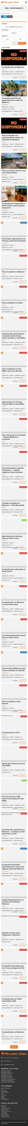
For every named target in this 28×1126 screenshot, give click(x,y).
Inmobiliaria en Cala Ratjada (7, 1080)
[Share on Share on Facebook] (2, 16)
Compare (14, 77)
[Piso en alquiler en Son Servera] (14, 692)
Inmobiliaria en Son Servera (6, 1077)
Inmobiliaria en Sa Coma (6, 1075)
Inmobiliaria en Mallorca (6, 1070)
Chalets (2, 1096)
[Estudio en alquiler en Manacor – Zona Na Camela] (14, 493)
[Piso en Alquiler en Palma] (14, 293)
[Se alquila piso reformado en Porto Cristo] (14, 559)
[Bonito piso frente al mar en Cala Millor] (14, 754)
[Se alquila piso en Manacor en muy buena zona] (14, 592)
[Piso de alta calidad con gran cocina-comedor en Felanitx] (14, 659)
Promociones (4, 1095)
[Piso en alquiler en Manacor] (14, 262)
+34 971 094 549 (7, 1061)
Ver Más (14, 1047)
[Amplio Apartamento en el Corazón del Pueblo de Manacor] (14, 890)
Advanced (22, 43)
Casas (2, 1089)
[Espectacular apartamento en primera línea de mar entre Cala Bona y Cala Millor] (14, 324)
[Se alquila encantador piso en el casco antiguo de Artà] (14, 956)
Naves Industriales (5, 1099)
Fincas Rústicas (4, 1090)
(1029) (5, 13)
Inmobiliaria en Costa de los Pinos (8, 1079)
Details (23, 77)
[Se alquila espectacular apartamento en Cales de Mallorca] (14, 88)
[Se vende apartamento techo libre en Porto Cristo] (14, 626)
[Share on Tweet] (5, 16)
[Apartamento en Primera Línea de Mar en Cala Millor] (14, 392)
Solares (2, 1093)
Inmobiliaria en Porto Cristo (7, 1073)
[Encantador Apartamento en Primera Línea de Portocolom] (14, 229)
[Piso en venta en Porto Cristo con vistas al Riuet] (14, 161)
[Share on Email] (8, 16)
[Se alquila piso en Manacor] (14, 57)
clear (15, 43)
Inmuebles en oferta (5, 1116)
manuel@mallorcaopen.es (9, 1064)
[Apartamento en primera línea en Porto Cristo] (14, 526)
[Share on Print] (11, 16)
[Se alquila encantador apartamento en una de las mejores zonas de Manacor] (14, 855)
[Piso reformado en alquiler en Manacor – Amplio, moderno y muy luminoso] (14, 458)
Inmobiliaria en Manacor (6, 1072)
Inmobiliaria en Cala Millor (6, 1076)
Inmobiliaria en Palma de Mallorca (8, 1082)
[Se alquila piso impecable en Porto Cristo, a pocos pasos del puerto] (14, 194)
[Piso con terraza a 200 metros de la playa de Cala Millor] (14, 787)
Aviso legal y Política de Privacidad (8, 1122)
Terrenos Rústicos (5, 1092)
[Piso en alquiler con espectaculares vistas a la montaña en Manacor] (14, 126)
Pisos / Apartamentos (5, 1088)
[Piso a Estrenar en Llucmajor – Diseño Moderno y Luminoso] (14, 425)
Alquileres (3, 1097)
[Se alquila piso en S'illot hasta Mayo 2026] (14, 989)
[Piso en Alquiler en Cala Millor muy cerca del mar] (14, 359)
